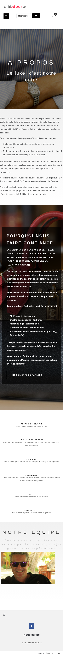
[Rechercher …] (23, 15)
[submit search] (36, 15)
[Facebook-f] (31, 626)
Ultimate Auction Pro (53, 653)
